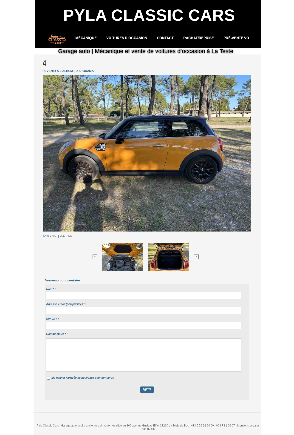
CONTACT (166, 38)
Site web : (52, 319)
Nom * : (51, 289)
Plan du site (148, 428)
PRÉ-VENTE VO (236, 38)
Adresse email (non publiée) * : (66, 304)
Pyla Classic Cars (149, 15)
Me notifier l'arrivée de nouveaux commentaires (82, 377)
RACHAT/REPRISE (199, 38)
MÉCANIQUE (86, 38)
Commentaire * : (57, 334)
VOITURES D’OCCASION (127, 38)
